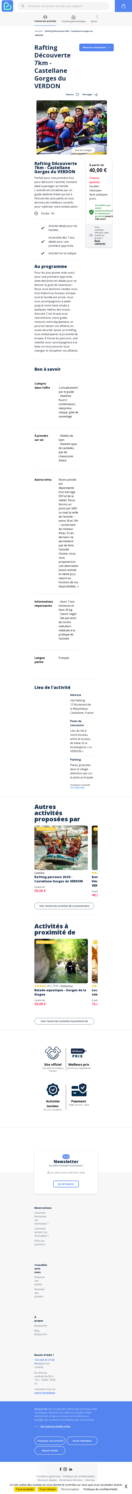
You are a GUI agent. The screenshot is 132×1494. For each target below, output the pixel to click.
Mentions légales (47, 1480)
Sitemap (90, 1480)
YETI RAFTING (77, 787)
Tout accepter (25, 1489)
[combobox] (63, 6)
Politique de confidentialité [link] (100, 1489)
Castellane (39, 872)
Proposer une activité (50, 1440)
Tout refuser (47, 1489)
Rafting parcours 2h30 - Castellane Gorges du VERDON (58, 879)
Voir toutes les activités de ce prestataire (64, 905)
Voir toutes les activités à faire (55, 1426)
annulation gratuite (102, 215)
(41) (49, 985)
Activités (39, 31)
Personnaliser (70, 1489)
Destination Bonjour (71, 1480)
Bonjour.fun (40, 1325)
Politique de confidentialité (78, 1476)
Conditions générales (48, 1476)
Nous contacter (100, 242)
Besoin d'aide (50, 1450)
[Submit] (24, 6)
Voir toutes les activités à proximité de (64, 1021)
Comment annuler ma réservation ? (41, 1232)
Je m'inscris (66, 1184)
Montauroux (67, 986)
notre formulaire (44, 1392)
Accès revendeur (82, 1440)
